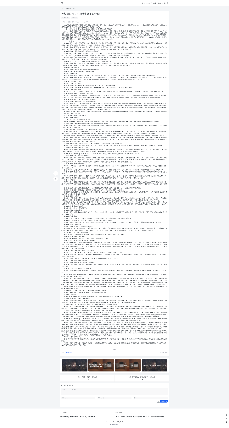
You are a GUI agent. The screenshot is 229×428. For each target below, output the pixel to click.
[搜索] (167, 3)
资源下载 (153, 3)
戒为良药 (160, 3)
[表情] (158, 401)
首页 (143, 3)
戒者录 (148, 3)
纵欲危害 (68, 8)
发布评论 (164, 401)
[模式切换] (165, 3)
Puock (117, 424)
